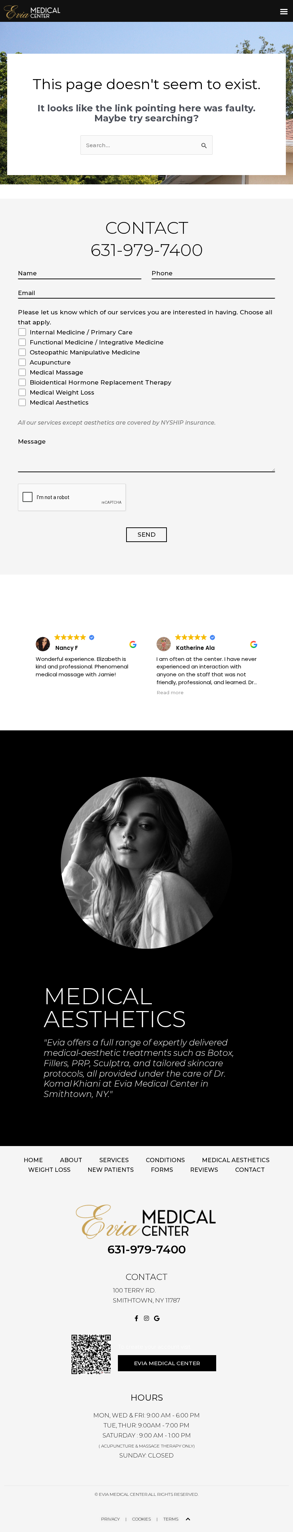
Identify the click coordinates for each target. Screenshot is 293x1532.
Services (114, 1160)
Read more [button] (170, 692)
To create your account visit (154, 1346)
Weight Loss (49, 1170)
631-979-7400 (147, 1249)
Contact (250, 1170)
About (71, 1160)
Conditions (165, 1160)
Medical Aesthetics (235, 1160)
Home (33, 1160)
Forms (162, 1170)
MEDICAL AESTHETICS (115, 1007)
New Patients (111, 1170)
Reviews (204, 1170)
